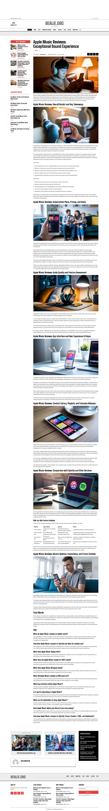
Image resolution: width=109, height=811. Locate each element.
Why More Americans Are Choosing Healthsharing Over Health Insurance (23, 83)
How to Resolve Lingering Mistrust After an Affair (23, 54)
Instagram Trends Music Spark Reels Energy (19, 123)
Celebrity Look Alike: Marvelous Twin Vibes (60, 753)
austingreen (43, 54)
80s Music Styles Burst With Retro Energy (20, 111)
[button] (80, 29)
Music (12, 100)
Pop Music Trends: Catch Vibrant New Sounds (20, 98)
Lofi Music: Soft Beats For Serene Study (20, 130)
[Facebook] (88, 54)
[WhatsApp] (97, 54)
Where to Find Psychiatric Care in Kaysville (23, 46)
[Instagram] (15, 793)
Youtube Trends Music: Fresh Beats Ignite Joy (19, 117)
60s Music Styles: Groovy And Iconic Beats (19, 104)
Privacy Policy (93, 795)
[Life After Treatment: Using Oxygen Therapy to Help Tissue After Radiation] (14, 63)
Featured (20, 87)
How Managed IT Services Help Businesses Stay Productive (22, 73)
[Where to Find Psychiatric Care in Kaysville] (14, 47)
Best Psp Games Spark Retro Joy (26, 753)
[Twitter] (91, 54)
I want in (87, 792)
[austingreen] (34, 54)
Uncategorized (21, 50)
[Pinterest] (94, 54)
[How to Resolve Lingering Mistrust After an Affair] (14, 55)
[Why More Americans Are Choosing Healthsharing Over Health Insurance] (14, 82)
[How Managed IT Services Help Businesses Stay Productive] (14, 72)
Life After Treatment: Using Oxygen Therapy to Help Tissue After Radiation (24, 63)
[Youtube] (22, 793)
